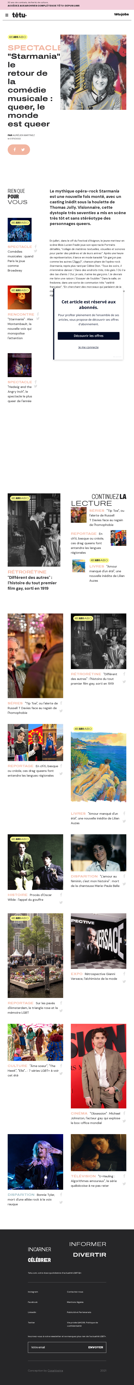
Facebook (33, 1302)
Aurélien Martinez (24, 135)
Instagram (33, 1291)
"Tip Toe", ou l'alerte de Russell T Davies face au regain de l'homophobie (33, 708)
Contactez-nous (75, 1291)
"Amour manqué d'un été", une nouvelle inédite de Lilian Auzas (95, 818)
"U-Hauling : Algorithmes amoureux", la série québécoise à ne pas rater (94, 1181)
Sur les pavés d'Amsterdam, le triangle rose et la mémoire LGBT (33, 1008)
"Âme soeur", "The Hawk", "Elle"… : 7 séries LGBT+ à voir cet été (33, 1070)
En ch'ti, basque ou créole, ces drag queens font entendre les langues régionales (87, 543)
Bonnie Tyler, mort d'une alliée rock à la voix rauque (31, 1199)
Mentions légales (75, 1302)
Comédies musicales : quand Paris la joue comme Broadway (20, 261)
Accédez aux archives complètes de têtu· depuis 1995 (44, 6)
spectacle (36, 48)
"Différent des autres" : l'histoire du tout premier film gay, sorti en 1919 (32, 583)
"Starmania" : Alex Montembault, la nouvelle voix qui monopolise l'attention (20, 328)
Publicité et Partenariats (79, 1312)
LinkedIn (32, 1312)
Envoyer (95, 1347)
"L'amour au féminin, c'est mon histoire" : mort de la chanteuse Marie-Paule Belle (95, 881)
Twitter (31, 1322)
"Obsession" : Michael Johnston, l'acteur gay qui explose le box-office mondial (95, 1118)
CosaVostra (55, 1370)
